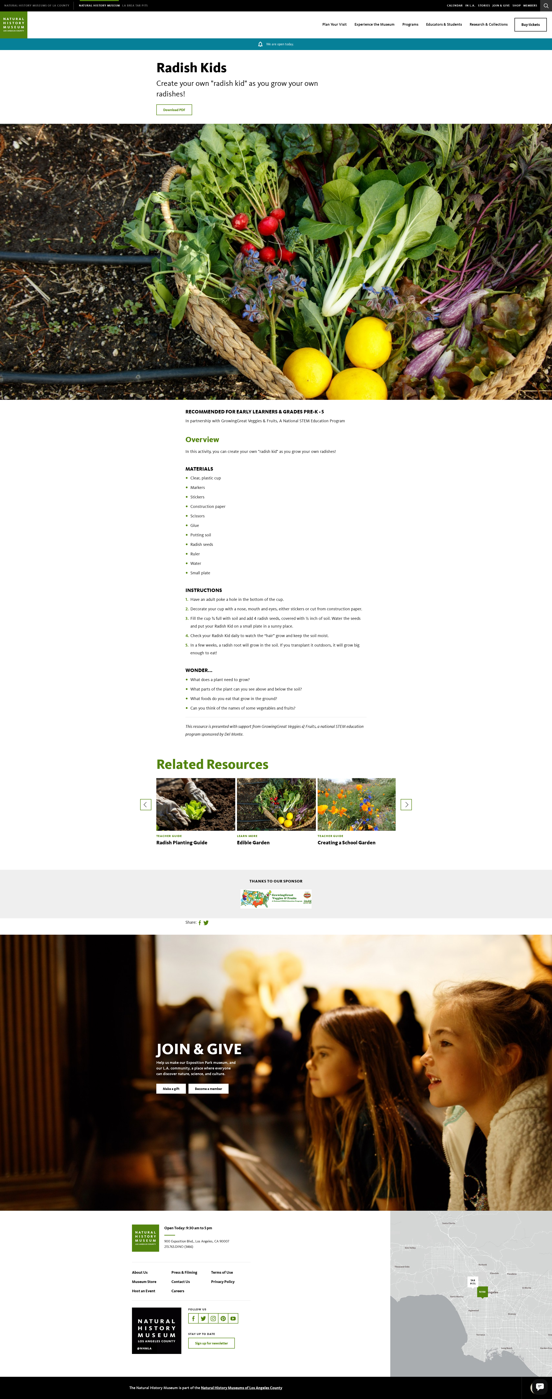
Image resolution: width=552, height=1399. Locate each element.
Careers (177, 1291)
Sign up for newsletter (211, 1343)
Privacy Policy (223, 1281)
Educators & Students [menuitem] (444, 24)
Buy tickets (530, 24)
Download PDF (174, 110)
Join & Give (501, 5)
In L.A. (470, 5)
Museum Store (144, 1281)
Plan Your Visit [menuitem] (334, 24)
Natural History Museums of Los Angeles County (241, 1387)
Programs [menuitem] (410, 24)
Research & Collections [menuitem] (489, 24)
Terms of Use (222, 1272)
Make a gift (171, 1089)
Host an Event (143, 1291)
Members (530, 5)
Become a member (208, 1089)
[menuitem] (36, 5)
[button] (540, 1387)
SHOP (517, 5)
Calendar (455, 5)
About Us (140, 1272)
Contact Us (180, 1281)
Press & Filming (184, 1272)
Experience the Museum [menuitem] (374, 24)
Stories (484, 5)
